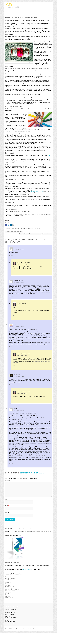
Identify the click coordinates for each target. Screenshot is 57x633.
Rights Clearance (9, 597)
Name (7, 499)
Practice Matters (9, 595)
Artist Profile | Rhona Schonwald (14, 231)
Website (7, 512)
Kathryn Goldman (10, 228)
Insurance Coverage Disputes (12, 589)
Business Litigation (9, 576)
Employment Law (9, 586)
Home (6, 11)
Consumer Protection (10, 583)
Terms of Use (27, 628)
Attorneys (11, 11)
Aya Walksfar (17, 374)
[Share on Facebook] (6, 225)
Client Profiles (8, 582)
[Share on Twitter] (8, 225)
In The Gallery (27, 11)
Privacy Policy (33, 628)
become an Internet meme (36, 191)
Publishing (7, 596)
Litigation (7, 593)
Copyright (23, 228)
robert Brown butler (29, 473)
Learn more (11, 533)
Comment (7, 480)
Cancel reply (41, 473)
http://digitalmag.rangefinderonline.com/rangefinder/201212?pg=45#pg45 (29, 455)
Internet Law (8, 592)
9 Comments (37, 228)
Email (7, 505)
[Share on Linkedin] (11, 225)
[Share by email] (13, 225)
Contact (35, 11)
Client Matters (8, 581)
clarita (31, 62)
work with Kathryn (26, 569)
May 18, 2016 (17, 228)
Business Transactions (10, 578)
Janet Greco (17, 248)
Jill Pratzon (16, 324)
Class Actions (8, 579)
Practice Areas (19, 11)
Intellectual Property (29, 228)
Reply (11, 255)
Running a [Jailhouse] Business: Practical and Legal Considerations (35, 234)
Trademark (7, 599)
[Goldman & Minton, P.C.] (28, 5)
